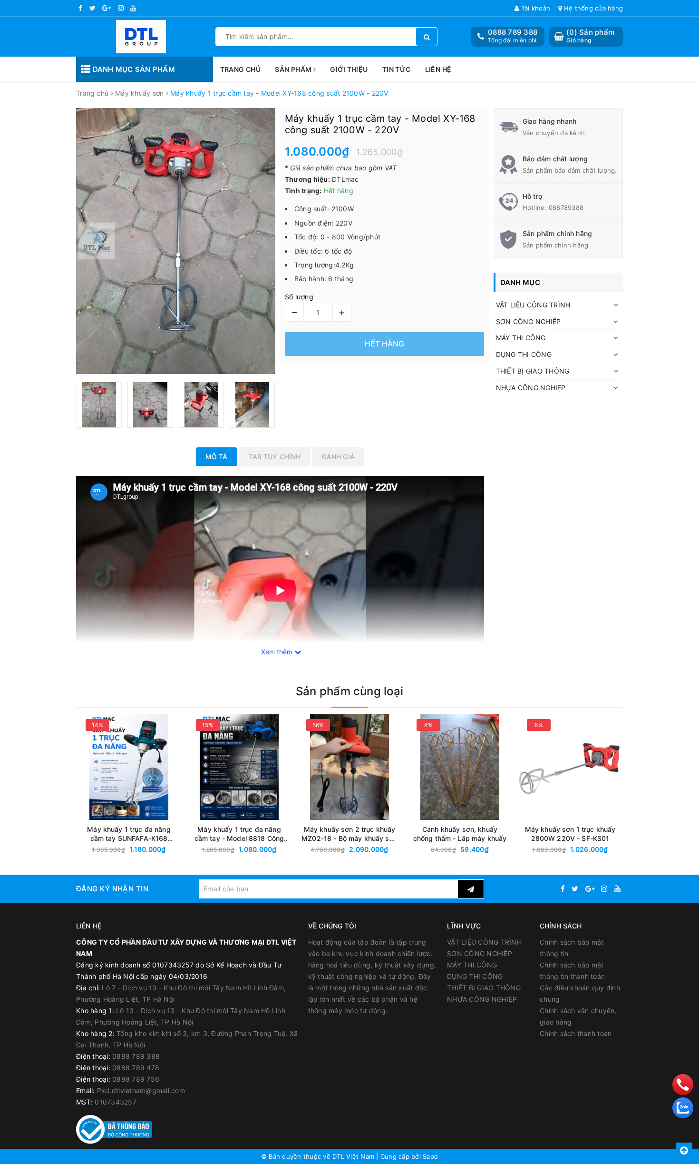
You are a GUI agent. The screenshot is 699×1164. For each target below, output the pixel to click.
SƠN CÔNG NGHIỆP (528, 321)
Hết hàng (587, 850)
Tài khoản (534, 8)
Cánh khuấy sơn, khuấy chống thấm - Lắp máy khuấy (460, 833)
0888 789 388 (512, 32)
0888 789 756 (135, 1079)
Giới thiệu (349, 69)
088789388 (566, 207)
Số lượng (299, 297)
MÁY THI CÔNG (521, 338)
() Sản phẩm (590, 36)
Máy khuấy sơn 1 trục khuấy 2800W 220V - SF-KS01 (570, 833)
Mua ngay (147, 850)
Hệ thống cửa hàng (592, 8)
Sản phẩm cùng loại (349, 691)
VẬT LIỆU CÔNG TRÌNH (533, 305)
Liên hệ (438, 69)
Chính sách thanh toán (576, 1033)
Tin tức (396, 69)
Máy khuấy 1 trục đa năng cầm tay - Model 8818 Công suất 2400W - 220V (239, 834)
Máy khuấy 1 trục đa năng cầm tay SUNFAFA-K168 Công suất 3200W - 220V (129, 834)
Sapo (430, 1156)
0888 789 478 (135, 1068)
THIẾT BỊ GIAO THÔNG (533, 371)
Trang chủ (240, 69)
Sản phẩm (294, 69)
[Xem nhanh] (620, 849)
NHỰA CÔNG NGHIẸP (531, 388)
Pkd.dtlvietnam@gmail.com (141, 1090)
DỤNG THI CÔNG (524, 354)
